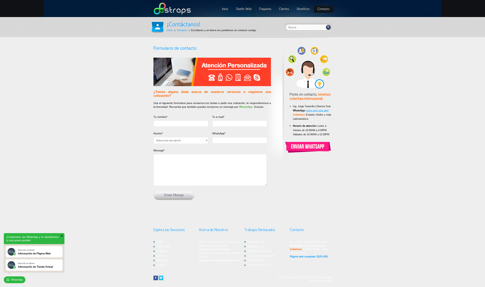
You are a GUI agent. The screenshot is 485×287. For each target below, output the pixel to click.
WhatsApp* (218, 133)
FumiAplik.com (256, 241)
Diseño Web (163, 246)
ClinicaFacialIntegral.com (261, 255)
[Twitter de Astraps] (161, 278)
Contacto (162, 265)
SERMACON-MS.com (260, 251)
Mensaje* (159, 150)
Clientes (161, 255)
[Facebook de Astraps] (155, 278)
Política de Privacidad (320, 281)
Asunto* (158, 133)
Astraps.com (291, 277)
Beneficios (162, 260)
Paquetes (162, 251)
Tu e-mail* (218, 116)
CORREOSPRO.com (259, 265)
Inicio (160, 241)
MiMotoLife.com (256, 246)
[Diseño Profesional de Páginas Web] (172, 13)
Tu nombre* (160, 116)
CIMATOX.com (256, 260)
